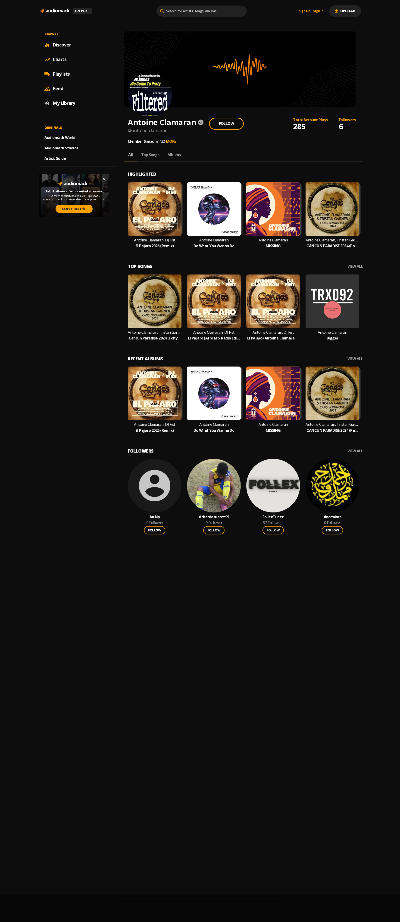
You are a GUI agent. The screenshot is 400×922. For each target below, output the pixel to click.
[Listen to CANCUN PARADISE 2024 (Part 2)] (332, 209)
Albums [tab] (174, 154)
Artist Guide (55, 158)
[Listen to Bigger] (332, 301)
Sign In (318, 11)
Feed (58, 89)
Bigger (332, 338)
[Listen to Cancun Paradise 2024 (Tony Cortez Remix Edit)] (154, 301)
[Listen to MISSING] (273, 209)
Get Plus (82, 11)
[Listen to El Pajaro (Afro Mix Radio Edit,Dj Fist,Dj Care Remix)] (214, 301)
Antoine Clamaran (214, 240)
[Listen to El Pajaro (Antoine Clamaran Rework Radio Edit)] (273, 301)
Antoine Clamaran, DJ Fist (154, 240)
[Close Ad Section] (104, 179)
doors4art (332, 517)
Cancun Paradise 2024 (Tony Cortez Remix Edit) (155, 338)
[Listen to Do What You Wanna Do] (214, 209)
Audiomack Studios (61, 148)
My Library (64, 103)
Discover (62, 45)
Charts (59, 59)
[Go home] (54, 11)
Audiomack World (59, 137)
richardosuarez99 (214, 517)
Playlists (61, 74)
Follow (226, 123)
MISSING (273, 246)
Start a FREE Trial (74, 209)
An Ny (155, 517)
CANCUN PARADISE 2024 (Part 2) (332, 246)
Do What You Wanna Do (214, 246)
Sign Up (304, 11)
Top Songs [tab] (150, 154)
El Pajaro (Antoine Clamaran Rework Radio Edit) (273, 338)
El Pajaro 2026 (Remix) (155, 246)
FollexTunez (273, 517)
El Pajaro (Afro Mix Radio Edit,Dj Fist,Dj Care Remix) (214, 338)
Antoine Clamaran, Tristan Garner (332, 240)
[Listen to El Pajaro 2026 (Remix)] (154, 209)
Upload (348, 10)
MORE (171, 141)
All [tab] (130, 154)
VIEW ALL (355, 266)
